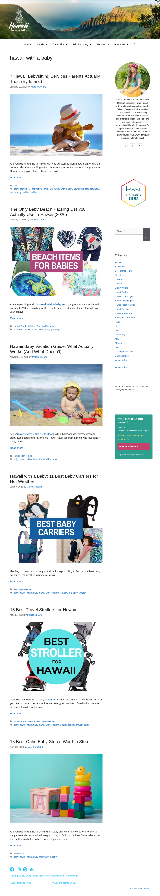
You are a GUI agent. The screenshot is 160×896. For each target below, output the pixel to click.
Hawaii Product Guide (24, 326)
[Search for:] (129, 232)
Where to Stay (121, 367)
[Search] (146, 234)
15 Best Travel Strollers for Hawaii (43, 609)
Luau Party (120, 334)
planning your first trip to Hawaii (36, 434)
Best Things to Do (123, 271)
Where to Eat (121, 360)
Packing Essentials (46, 326)
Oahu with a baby (48, 857)
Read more (16, 177)
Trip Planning (80, 44)
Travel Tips (58, 44)
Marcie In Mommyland (67, 875)
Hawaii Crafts (121, 292)
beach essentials (22, 329)
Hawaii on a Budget (124, 296)
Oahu (117, 347)
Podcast (101, 44)
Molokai (118, 343)
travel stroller (82, 725)
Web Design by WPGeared (139, 888)
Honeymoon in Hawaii (125, 317)
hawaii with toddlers (83, 189)
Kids (16, 185)
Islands (40, 44)
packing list (56, 329)
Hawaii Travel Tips (23, 456)
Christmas (120, 279)
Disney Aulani (121, 288)
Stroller (63, 725)
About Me (119, 44)
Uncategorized (121, 356)
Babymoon (19, 853)
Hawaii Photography (124, 300)
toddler (25, 192)
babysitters (25, 189)
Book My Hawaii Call (129, 446)
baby (16, 189)
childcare (48, 189)
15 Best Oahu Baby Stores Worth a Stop (49, 741)
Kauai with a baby (48, 459)
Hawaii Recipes (122, 309)
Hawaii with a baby (50, 304)
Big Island (119, 275)
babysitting (37, 189)
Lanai (117, 330)
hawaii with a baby (63, 189)
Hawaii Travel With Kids (43, 875)
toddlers (34, 192)
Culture (118, 283)
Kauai (117, 322)
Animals (118, 262)
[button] (135, 44)
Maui (117, 339)
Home (27, 44)
